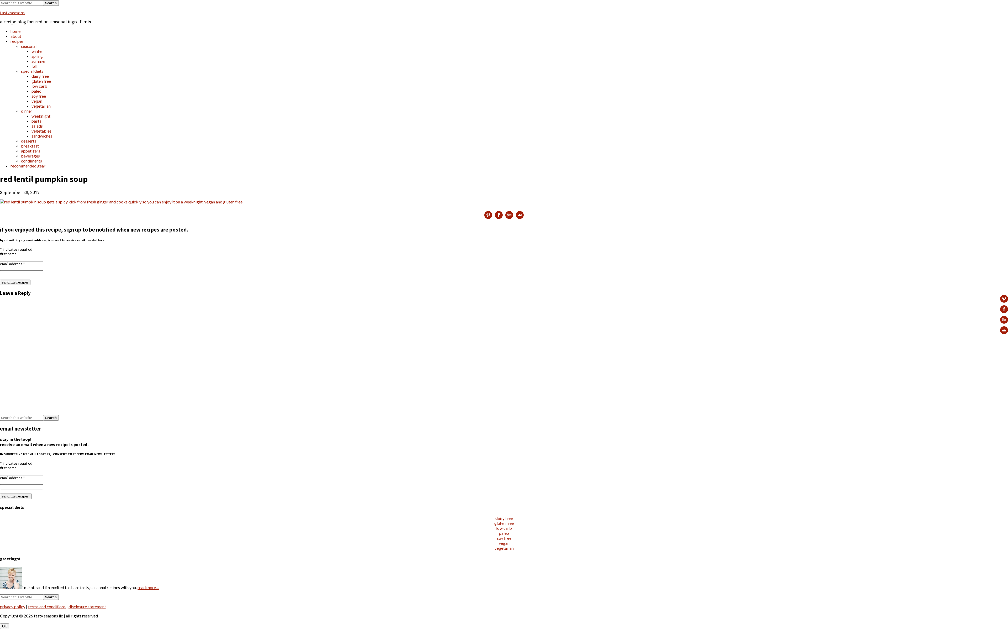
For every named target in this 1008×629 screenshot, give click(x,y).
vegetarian (504, 548)
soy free (504, 538)
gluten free (504, 523)
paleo (504, 533)
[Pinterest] (488, 215)
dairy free (504, 518)
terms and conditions (47, 606)
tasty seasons (12, 12)
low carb (504, 528)
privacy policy (12, 606)
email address (12, 263)
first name (8, 253)
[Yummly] (509, 215)
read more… (148, 587)
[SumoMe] (520, 215)
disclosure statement (87, 606)
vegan (504, 543)
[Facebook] (499, 215)
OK (4, 626)
